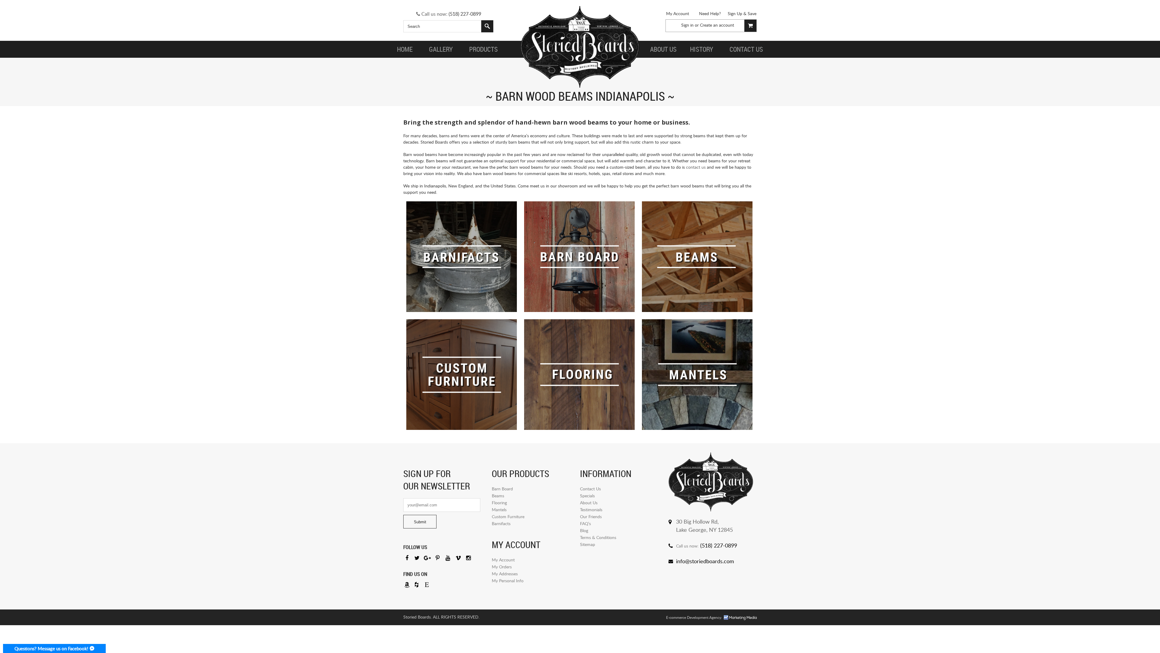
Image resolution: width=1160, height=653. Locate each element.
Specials (587, 496)
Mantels (499, 509)
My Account (677, 13)
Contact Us (590, 489)
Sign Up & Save (742, 13)
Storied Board (580, 47)
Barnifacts (501, 523)
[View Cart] (750, 26)
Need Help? (710, 13)
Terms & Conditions (598, 537)
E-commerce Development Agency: (694, 617)
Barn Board (502, 489)
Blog (584, 530)
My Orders (502, 567)
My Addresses (505, 574)
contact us (696, 167)
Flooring (499, 502)
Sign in (687, 25)
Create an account (717, 25)
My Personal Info (508, 580)
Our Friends (591, 516)
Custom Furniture (508, 516)
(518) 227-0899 (465, 14)
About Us (589, 502)
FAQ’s (585, 523)
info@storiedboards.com (705, 561)
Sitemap (587, 544)
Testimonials (591, 509)
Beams (498, 496)
